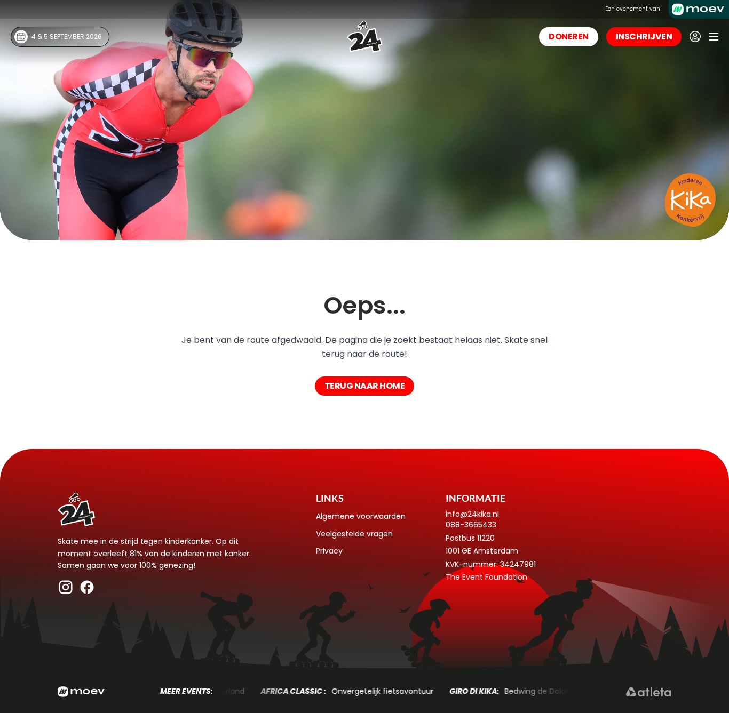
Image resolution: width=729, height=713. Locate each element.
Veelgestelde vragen (354, 533)
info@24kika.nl (472, 514)
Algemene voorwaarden (361, 516)
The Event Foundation (486, 577)
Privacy (329, 551)
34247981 (518, 564)
